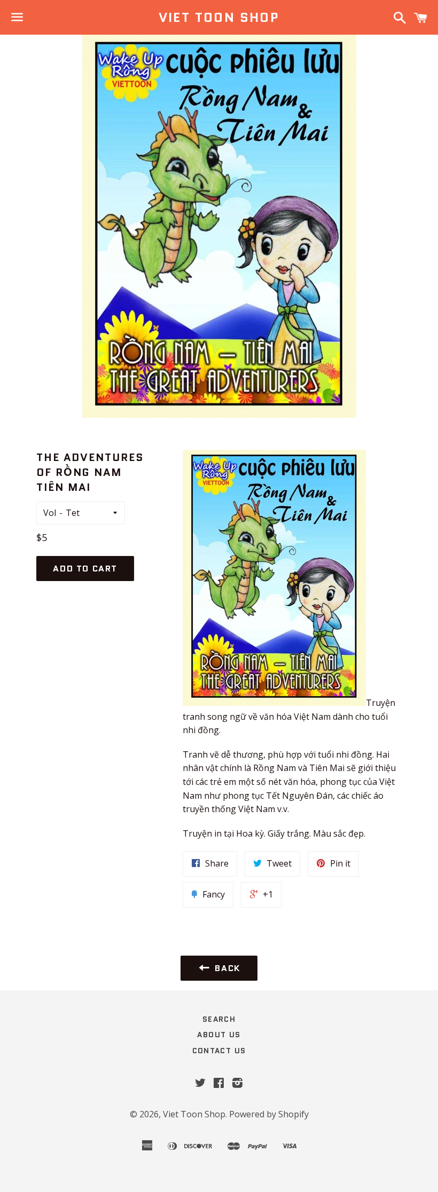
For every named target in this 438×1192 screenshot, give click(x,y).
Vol (49, 513)
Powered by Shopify (269, 1114)
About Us (218, 1034)
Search (219, 1019)
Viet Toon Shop (219, 18)
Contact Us (219, 1050)
